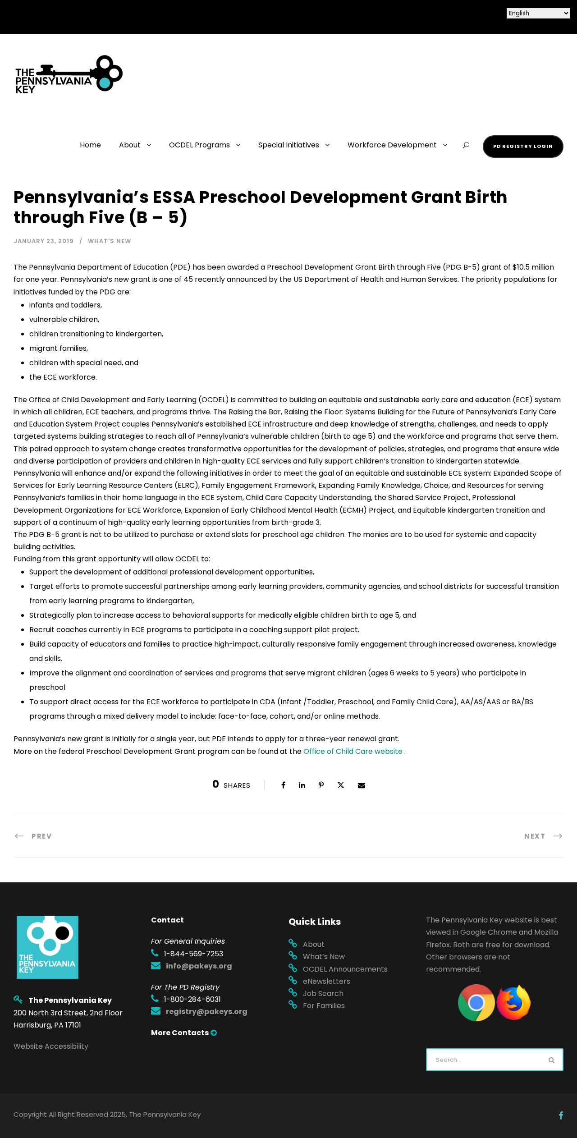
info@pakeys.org (199, 966)
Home (90, 145)
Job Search (323, 993)
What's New (109, 241)
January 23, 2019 (44, 241)
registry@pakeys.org (206, 1011)
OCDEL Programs (199, 145)
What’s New (324, 956)
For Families (324, 1005)
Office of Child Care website (353, 751)
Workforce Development (392, 145)
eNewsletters (326, 981)
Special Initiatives (288, 145)
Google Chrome (488, 932)
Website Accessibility (51, 1046)
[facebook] (561, 1116)
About (130, 145)
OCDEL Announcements (345, 969)
